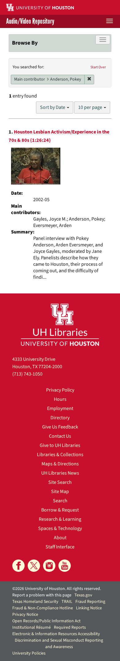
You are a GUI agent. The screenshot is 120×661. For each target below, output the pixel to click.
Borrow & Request (60, 510)
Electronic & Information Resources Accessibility (56, 634)
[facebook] (18, 565)
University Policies (29, 653)
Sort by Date (53, 107)
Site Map (60, 491)
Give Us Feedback (60, 427)
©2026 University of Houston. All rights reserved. (56, 589)
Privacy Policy (60, 390)
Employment (60, 408)
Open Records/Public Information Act (46, 621)
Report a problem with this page (41, 595)
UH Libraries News (60, 473)
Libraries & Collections (60, 454)
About (60, 537)
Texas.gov (83, 595)
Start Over (98, 67)
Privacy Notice (25, 614)
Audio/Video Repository (30, 21)
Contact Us (60, 436)
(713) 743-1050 (27, 374)
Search (60, 500)
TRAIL (67, 602)
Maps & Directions (60, 463)
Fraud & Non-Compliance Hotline (42, 608)
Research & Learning (60, 519)
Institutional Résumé (31, 627)
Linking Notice (89, 608)
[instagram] (49, 565)
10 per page (90, 107)
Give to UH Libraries (60, 445)
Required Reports (70, 627)
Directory (60, 417)
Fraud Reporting (90, 602)
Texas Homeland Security (35, 602)
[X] (34, 565)
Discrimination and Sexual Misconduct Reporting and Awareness (59, 643)
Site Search (60, 482)
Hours (60, 399)
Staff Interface (60, 547)
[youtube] (64, 565)
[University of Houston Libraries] (60, 324)
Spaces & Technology (60, 528)
